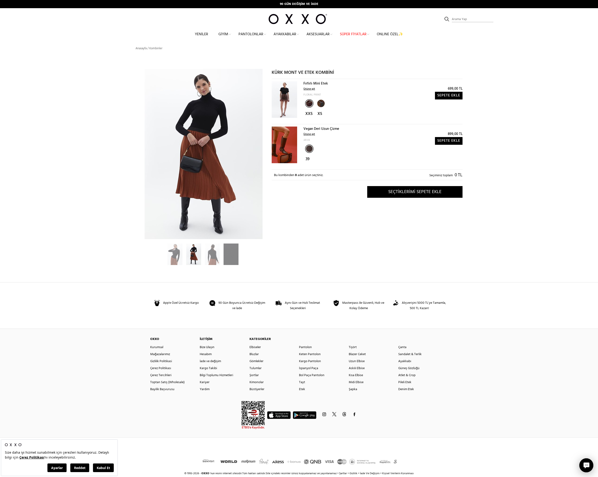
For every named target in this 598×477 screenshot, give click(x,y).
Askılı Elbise (357, 368)
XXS (309, 113)
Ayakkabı (404, 361)
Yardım (205, 389)
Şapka (353, 389)
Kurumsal (156, 347)
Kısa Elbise (356, 375)
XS (319, 113)
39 (308, 159)
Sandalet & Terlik (410, 354)
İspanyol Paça (308, 368)
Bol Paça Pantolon (311, 375)
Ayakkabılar (285, 34)
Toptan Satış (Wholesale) (167, 382)
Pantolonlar (250, 34)
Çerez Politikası (160, 368)
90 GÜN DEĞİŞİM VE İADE (299, 4)
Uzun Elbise (357, 361)
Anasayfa (141, 48)
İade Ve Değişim (370, 473)
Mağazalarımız (160, 354)
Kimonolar (256, 382)
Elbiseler (255, 347)
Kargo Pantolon (310, 361)
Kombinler (155, 48)
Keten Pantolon (310, 354)
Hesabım (206, 354)
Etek (302, 389)
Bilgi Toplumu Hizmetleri (216, 375)
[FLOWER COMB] (320, 103)
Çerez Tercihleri (160, 375)
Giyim (223, 34)
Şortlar (254, 375)
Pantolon (305, 347)
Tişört (353, 347)
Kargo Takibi (208, 368)
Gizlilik (353, 473)
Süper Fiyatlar (353, 34)
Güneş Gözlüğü (409, 368)
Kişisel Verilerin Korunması (398, 473)
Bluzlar (254, 354)
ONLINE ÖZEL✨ (390, 34)
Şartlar (343, 473)
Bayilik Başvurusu (162, 389)
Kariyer (205, 382)
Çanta (402, 347)
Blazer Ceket (357, 354)
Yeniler (201, 34)
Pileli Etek (404, 382)
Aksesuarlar (318, 34)
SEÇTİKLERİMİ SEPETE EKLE (414, 192)
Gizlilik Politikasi (161, 361)
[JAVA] (309, 149)
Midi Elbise (356, 382)
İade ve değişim (210, 361)
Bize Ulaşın (207, 347)
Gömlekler (256, 361)
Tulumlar (255, 368)
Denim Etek (406, 389)
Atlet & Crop (407, 375)
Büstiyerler (256, 389)
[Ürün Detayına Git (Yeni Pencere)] (284, 99)
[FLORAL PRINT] (309, 103)
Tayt (302, 382)
